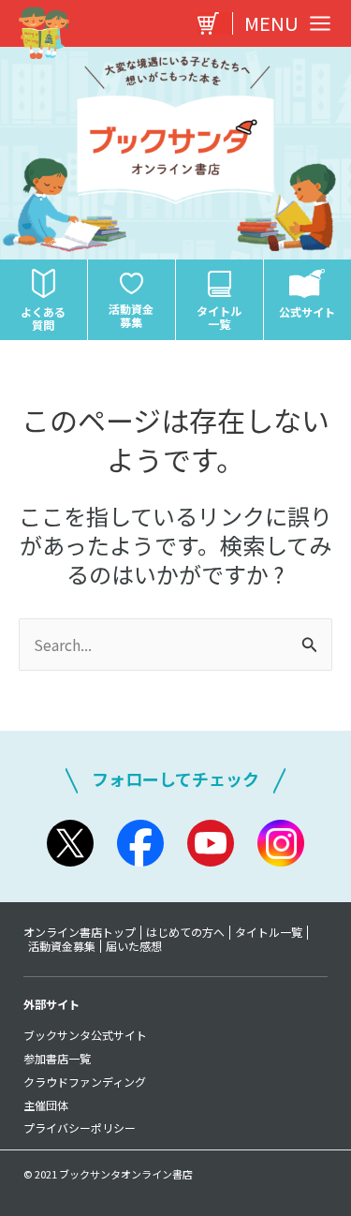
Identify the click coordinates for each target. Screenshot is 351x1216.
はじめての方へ (185, 932)
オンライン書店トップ (79, 932)
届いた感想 (134, 946)
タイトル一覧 (268, 932)
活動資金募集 (61, 946)
